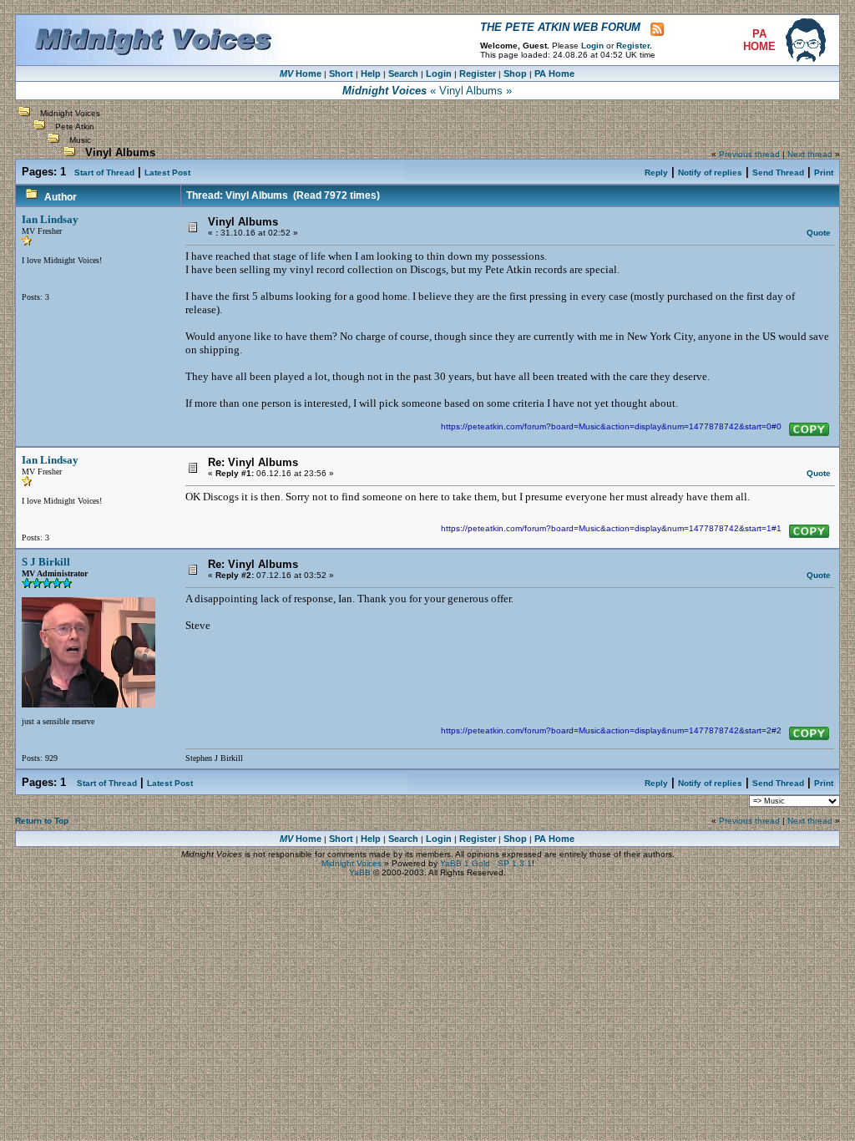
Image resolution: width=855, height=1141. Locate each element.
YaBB (360, 872)
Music (80, 140)
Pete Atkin (74, 126)
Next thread (809, 154)
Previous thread (749, 154)
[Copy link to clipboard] (809, 429)
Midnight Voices (70, 113)
